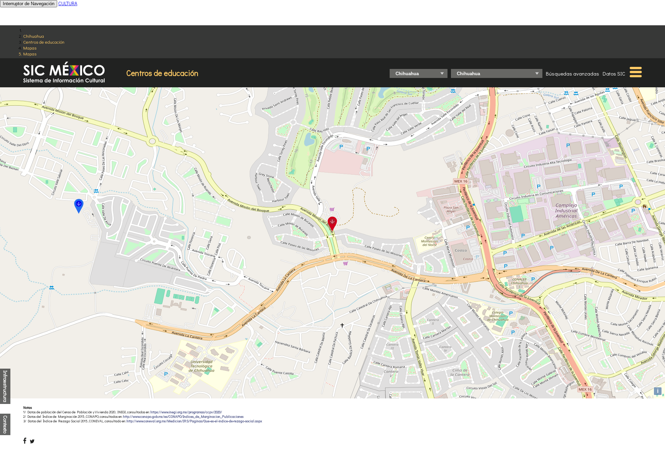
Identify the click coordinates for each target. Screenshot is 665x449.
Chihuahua (33, 36)
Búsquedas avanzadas (572, 73)
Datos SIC (614, 73)
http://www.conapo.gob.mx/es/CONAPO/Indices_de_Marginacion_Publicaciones (183, 416)
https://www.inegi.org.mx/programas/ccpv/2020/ (186, 412)
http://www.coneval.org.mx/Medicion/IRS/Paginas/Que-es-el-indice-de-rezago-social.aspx (194, 421)
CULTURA (67, 3)
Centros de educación (43, 42)
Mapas (29, 48)
